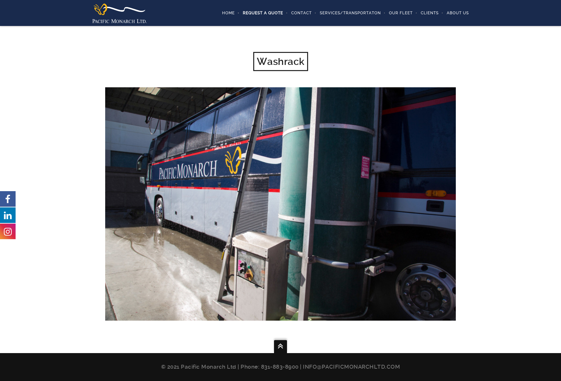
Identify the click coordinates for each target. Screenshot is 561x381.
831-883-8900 (280, 366)
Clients (430, 13)
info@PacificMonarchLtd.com (351, 366)
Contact (301, 13)
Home (228, 13)
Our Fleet (401, 13)
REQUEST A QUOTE (263, 13)
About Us (458, 13)
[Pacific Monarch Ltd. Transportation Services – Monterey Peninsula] (119, 13)
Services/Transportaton (350, 13)
